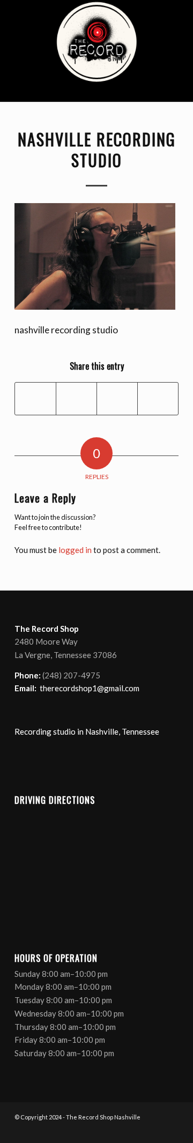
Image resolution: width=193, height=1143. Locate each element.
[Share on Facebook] (35, 399)
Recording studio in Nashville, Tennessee (86, 731)
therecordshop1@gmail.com (89, 688)
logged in (75, 550)
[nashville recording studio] (96, 51)
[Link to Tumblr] (170, 1130)
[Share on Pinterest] (117, 399)
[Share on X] (76, 399)
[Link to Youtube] (154, 1130)
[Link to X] (138, 1130)
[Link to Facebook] (122, 1130)
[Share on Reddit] (158, 399)
